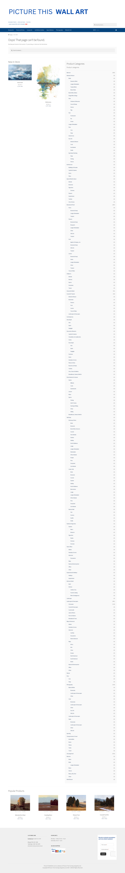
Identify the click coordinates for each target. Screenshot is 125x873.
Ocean (71, 121)
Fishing (72, 159)
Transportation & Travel (72, 736)
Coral (71, 144)
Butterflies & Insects (75, 429)
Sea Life (70, 138)
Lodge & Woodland (74, 84)
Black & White (72, 687)
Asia (71, 647)
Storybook (71, 285)
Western (69, 756)
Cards (71, 386)
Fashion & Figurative (71, 523)
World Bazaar (70, 779)
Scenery (72, 515)
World (71, 661)
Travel (70, 750)
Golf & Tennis (73, 403)
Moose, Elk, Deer (72, 773)
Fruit (70, 239)
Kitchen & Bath (70, 581)
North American (73, 656)
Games (70, 380)
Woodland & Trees (73, 618)
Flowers (70, 193)
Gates (70, 173)
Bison (70, 768)
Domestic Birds (73, 81)
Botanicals (71, 299)
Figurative (71, 187)
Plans (70, 176)
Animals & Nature (70, 75)
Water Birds (73, 90)
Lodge (71, 446)
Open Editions (50, 30)
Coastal (72, 431)
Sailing (71, 411)
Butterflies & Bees (73, 92)
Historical (71, 555)
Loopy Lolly (71, 469)
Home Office (69, 546)
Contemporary (70, 317)
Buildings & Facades (73, 167)
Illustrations (73, 489)
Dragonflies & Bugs (73, 95)
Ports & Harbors (72, 615)
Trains (70, 748)
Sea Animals (73, 147)
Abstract (69, 72)
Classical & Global (70, 291)
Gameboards (73, 388)
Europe (72, 653)
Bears (70, 759)
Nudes (71, 538)
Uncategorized (70, 753)
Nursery (70, 279)
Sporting (69, 733)
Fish (69, 113)
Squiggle (70, 328)
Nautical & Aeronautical (74, 564)
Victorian (72, 544)
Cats (71, 130)
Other (71, 230)
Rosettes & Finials (73, 365)
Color (70, 699)
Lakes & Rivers (72, 612)
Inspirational (71, 196)
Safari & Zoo (71, 136)
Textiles (70, 199)
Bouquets (72, 225)
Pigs (71, 110)
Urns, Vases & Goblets (74, 371)
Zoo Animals (73, 466)
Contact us (30, 838)
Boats (70, 742)
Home (11, 34)
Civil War (72, 633)
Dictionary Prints (72, 420)
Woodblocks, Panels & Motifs (75, 374)
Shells (71, 150)
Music (70, 394)
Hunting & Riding (74, 406)
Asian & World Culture (71, 179)
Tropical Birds (73, 87)
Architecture (69, 164)
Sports (70, 282)
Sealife (72, 518)
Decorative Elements (71, 331)
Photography (59, 30)
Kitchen (70, 587)
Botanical (71, 184)
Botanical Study (74, 210)
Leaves (70, 253)
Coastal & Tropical (71, 294)
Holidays (70, 575)
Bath (70, 584)
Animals (70, 182)
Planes (70, 745)
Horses (72, 107)
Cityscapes (71, 604)
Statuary (72, 190)
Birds (70, 78)
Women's (72, 532)
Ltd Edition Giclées (39, 30)
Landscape (69, 598)
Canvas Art (29, 30)
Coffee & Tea (73, 590)
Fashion (72, 437)
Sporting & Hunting (73, 153)
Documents (73, 558)
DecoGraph (69, 319)
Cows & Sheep (73, 104)
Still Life (72, 233)
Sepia (70, 719)
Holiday (72, 440)
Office (70, 567)
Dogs (71, 133)
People (72, 457)
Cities (71, 650)
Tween (70, 288)
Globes (70, 549)
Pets (70, 127)
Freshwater (73, 115)
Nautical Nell (71, 509)
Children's (69, 273)
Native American (74, 638)
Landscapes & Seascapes (74, 314)
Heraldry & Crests (73, 360)
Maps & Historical (70, 621)
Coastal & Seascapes (73, 607)
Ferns (70, 207)
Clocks (70, 340)
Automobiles (71, 739)
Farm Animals (73, 434)
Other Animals (73, 454)
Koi (71, 118)
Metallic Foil (68, 30)
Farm (70, 98)
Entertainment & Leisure (72, 377)
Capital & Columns (73, 170)
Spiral (70, 325)
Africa (71, 644)
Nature (68, 673)
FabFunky (69, 417)
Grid (69, 322)
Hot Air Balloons (74, 443)
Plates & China (72, 363)
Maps (70, 561)
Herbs (71, 259)
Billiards (72, 383)
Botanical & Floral (71, 204)
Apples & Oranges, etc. (75, 242)
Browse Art (11, 30)
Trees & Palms (72, 271)
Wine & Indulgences (74, 595)
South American (74, 658)
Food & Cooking (74, 592)
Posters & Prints (20, 30)
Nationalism (73, 452)
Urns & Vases (72, 202)
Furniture (71, 354)
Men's (71, 529)
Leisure (70, 391)
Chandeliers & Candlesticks (75, 337)
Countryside (71, 610)
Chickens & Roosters (75, 101)
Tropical (72, 216)
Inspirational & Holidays (72, 572)
